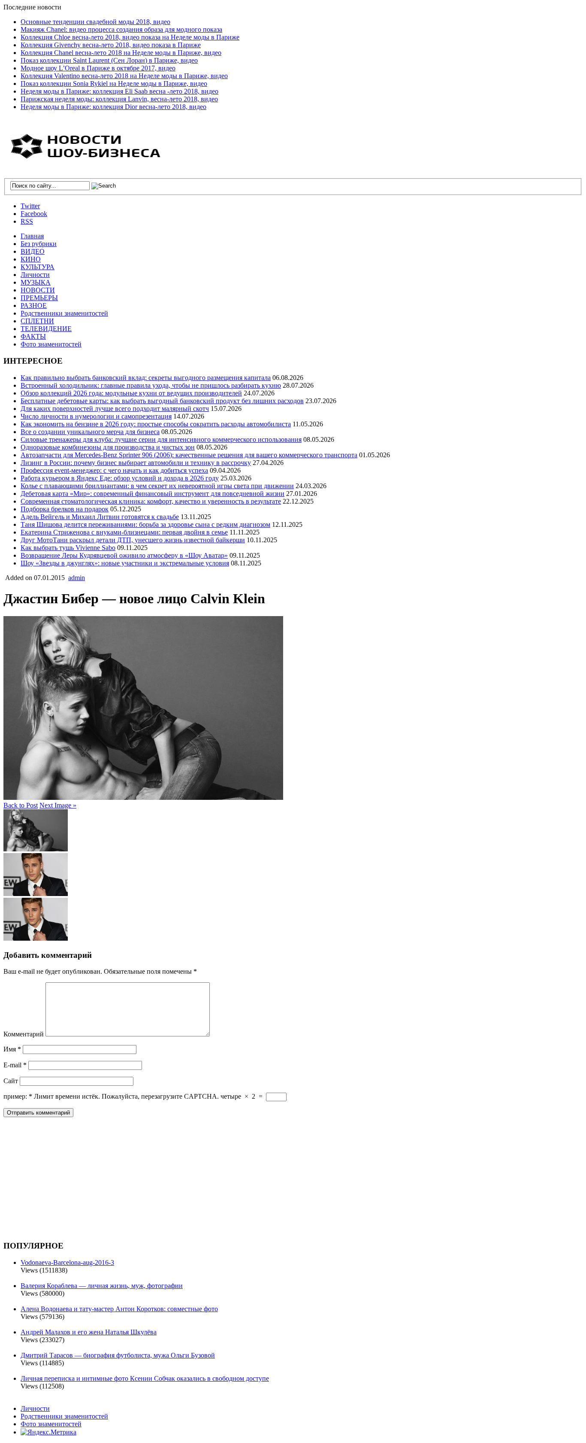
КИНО (31, 259)
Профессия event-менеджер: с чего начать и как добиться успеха (114, 470)
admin (76, 577)
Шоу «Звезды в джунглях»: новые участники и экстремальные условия (125, 563)
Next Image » (57, 805)
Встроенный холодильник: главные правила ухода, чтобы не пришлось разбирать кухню (151, 385)
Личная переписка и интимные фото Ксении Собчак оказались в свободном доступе (145, 1378)
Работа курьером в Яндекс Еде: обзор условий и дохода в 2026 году (120, 478)
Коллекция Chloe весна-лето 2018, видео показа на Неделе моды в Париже (130, 37)
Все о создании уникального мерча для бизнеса (90, 431)
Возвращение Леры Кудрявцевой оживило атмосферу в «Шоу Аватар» (124, 555)
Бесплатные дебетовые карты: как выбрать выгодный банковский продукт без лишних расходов (162, 400)
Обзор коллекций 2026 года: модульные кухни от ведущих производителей (131, 393)
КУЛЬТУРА (37, 266)
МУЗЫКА (36, 282)
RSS (27, 221)
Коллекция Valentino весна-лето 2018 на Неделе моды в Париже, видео (124, 75)
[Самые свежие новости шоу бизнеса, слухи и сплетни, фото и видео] (87, 154)
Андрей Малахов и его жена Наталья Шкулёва (89, 1332)
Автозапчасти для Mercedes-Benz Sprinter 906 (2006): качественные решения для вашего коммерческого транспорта (189, 455)
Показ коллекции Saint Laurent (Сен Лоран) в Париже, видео (109, 60)
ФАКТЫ (33, 336)
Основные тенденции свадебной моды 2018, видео (95, 21)
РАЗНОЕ (34, 305)
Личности (35, 274)
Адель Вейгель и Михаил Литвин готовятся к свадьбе (100, 516)
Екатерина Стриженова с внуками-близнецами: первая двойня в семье (124, 532)
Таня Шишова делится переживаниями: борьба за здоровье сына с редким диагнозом (145, 524)
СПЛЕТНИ (37, 321)
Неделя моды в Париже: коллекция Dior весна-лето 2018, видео (113, 106)
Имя (12, 1049)
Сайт (10, 1081)
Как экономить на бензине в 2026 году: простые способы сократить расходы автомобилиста (156, 424)
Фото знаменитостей (51, 344)
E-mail (15, 1065)
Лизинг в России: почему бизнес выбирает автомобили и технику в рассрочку (136, 462)
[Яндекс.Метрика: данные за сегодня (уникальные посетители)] (48, 1432)
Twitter (30, 206)
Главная (32, 236)
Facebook (34, 213)
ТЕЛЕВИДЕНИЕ (46, 328)
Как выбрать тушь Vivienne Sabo (68, 547)
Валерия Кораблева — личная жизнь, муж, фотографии (102, 1285)
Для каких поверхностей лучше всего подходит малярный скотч (115, 408)
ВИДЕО (33, 251)
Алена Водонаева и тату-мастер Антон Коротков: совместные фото (119, 1308)
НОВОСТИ (38, 290)
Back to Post (20, 805)
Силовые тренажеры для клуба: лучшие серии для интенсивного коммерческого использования (161, 439)
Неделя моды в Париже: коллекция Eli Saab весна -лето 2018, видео (119, 91)
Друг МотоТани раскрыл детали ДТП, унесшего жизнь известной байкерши (133, 540)
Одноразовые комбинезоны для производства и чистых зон (108, 447)
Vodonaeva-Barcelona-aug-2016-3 (67, 1262)
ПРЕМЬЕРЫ (39, 297)
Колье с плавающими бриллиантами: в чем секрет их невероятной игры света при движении (157, 485)
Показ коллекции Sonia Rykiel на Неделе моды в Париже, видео (114, 83)
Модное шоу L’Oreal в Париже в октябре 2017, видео (98, 68)
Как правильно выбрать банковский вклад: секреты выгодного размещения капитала (146, 377)
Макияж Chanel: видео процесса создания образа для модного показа (121, 29)
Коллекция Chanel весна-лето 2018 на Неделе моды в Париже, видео (121, 52)
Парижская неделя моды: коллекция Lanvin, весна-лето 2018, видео (119, 99)
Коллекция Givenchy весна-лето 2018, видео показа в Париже (111, 45)
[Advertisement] (67, 1177)
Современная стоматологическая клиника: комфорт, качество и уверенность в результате (151, 501)
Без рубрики (39, 243)
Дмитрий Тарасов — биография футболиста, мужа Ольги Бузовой (118, 1355)
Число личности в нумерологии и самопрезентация (96, 416)
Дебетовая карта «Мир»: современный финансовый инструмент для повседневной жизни (152, 493)
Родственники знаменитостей (64, 313)
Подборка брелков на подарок (65, 509)
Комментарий (23, 1034)
